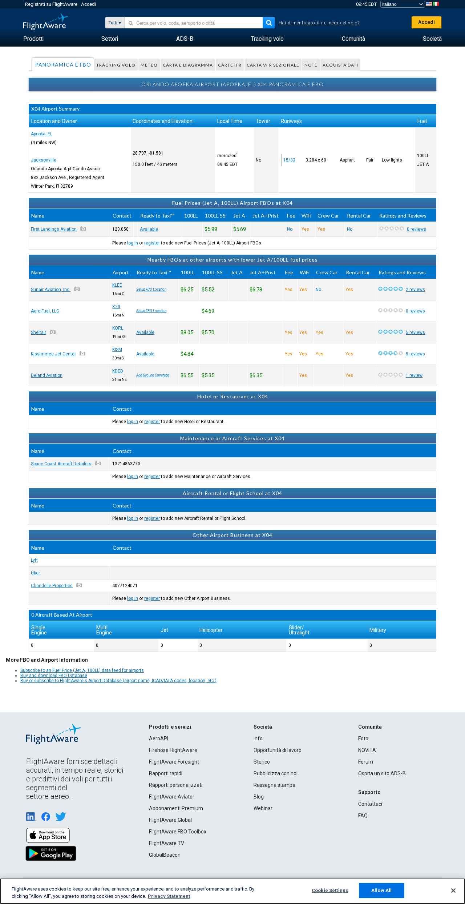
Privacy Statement (169, 896)
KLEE (117, 285)
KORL (117, 328)
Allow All (381, 890)
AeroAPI (158, 738)
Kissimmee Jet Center (53, 354)
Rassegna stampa (274, 785)
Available (149, 229)
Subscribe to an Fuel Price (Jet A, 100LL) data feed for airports (82, 670)
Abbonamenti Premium (176, 808)
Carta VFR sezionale (273, 65)
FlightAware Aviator (171, 797)
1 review (414, 375)
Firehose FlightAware (173, 750)
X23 (116, 306)
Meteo (149, 65)
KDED (117, 371)
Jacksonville (43, 160)
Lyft (34, 560)
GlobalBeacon (165, 855)
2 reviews (415, 289)
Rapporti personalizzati (175, 785)
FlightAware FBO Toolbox (177, 832)
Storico (262, 762)
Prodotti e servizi (170, 727)
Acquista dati (340, 65)
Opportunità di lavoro (278, 750)
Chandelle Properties (52, 585)
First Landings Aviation (54, 229)
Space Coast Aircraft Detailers (61, 463)
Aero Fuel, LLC (45, 311)
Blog (259, 797)
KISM (117, 349)
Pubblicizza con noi (276, 773)
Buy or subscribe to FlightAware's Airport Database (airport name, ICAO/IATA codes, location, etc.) (118, 680)
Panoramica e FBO (63, 64)
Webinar (263, 808)
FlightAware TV (166, 843)
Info (258, 738)
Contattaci (370, 804)
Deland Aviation (46, 375)
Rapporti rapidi (165, 773)
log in (132, 243)
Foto (363, 738)
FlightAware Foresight (174, 762)
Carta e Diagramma (188, 65)
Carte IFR (230, 65)
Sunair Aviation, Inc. (50, 289)
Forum (365, 762)
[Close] (453, 891)
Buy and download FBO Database (53, 675)
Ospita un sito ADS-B (382, 773)
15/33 (289, 160)
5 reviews (415, 332)
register (152, 243)
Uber (35, 573)
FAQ (363, 816)
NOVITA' (367, 750)
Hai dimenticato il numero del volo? (319, 22)
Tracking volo (116, 65)
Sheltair (38, 332)
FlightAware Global (170, 820)
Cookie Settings (330, 890)
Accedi (88, 4)
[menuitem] (33, 39)
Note (311, 65)
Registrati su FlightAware (51, 4)
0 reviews (416, 229)
